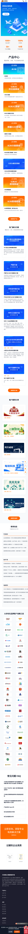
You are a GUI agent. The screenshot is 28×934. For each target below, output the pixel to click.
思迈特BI (4, 923)
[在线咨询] (25, 472)
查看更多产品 (14, 219)
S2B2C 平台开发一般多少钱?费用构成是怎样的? (13, 788)
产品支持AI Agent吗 (9, 807)
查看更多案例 (14, 518)
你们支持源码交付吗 (9, 816)
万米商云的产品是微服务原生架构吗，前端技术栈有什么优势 (13, 801)
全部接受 (17, 931)
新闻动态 (4, 909)
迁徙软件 (4, 920)
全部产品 (4, 893)
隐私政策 (4, 913)
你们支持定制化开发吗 (9, 812)
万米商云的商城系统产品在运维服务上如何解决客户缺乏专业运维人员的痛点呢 (13, 782)
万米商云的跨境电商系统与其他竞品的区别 (13, 795)
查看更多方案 (14, 390)
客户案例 (4, 897)
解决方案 (4, 895)
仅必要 (10, 931)
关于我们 (4, 904)
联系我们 (4, 906)
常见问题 (4, 911)
